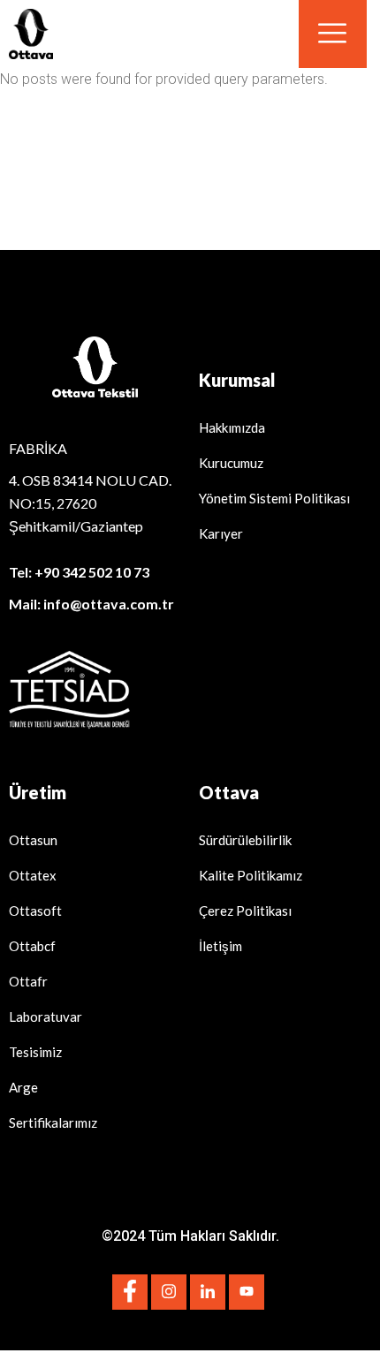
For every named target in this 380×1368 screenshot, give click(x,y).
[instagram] (168, 1292)
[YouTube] (246, 1292)
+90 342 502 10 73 (91, 571)
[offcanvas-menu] (332, 33)
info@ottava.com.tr (108, 603)
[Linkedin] (207, 1292)
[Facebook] (130, 1292)
